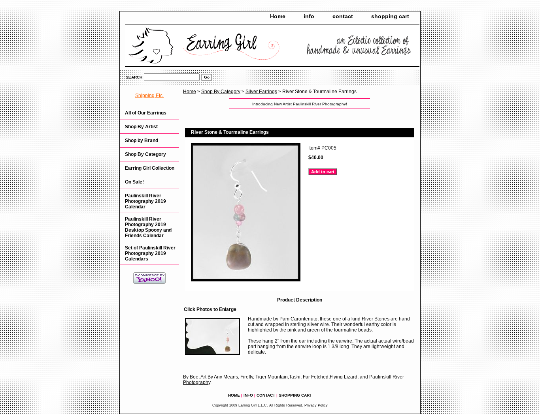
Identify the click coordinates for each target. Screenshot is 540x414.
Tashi (294, 377)
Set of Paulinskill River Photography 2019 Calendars (150, 253)
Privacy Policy (316, 405)
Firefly (246, 377)
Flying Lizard (343, 377)
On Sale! (134, 182)
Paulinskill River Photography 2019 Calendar (145, 201)
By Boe (190, 377)
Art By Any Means (219, 377)
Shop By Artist (141, 126)
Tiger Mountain (271, 377)
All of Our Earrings (145, 113)
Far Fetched (316, 377)
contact (342, 16)
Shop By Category (220, 91)
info (309, 16)
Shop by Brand (141, 140)
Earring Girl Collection (149, 168)
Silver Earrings (261, 91)
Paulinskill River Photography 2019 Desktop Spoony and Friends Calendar (148, 227)
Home (277, 16)
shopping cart (390, 16)
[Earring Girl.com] (218, 45)
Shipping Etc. (149, 95)
